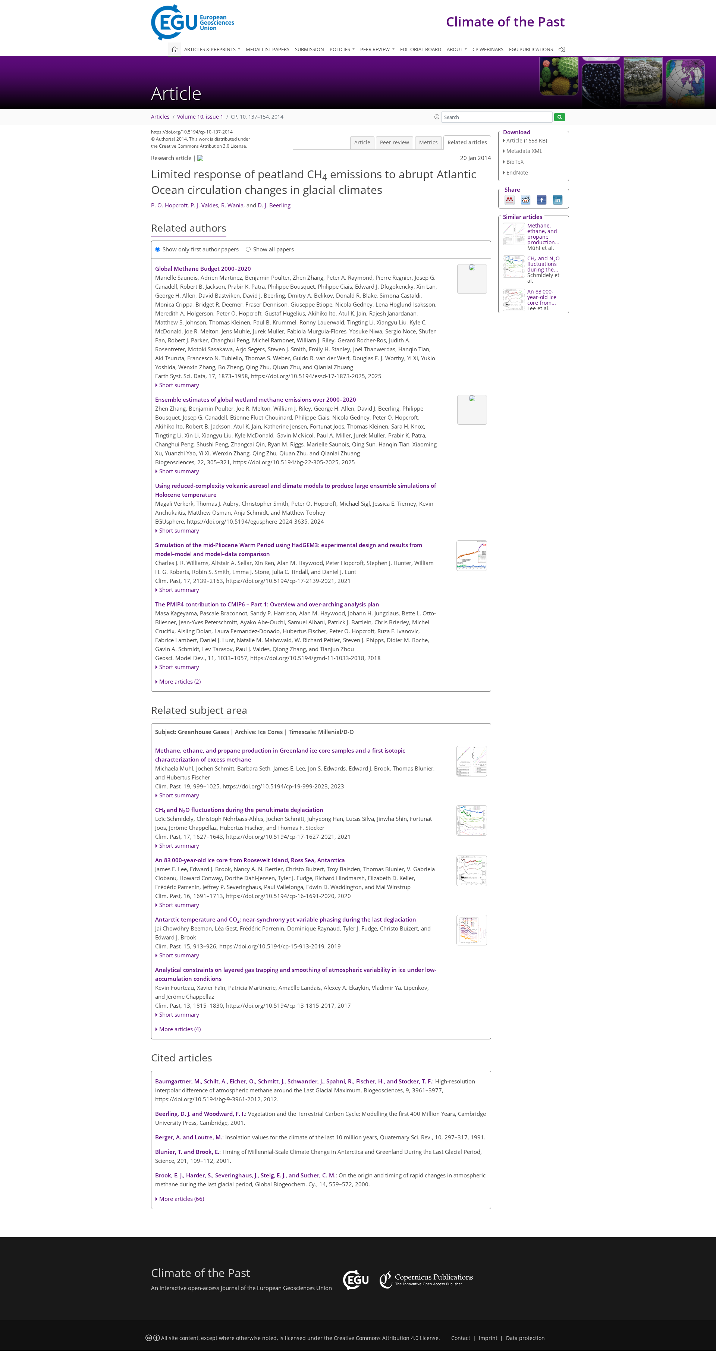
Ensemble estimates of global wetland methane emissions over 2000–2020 (255, 399)
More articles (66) (181, 1198)
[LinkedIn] (558, 199)
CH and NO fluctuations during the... (543, 264)
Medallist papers (267, 49)
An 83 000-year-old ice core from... (541, 297)
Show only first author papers (201, 249)
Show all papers (273, 249)
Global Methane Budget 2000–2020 (203, 268)
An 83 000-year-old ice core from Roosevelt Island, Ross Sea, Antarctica (250, 860)
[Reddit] (526, 199)
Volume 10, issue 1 (200, 116)
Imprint (488, 1338)
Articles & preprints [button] (210, 49)
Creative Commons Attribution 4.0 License (386, 1338)
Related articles (467, 142)
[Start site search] (559, 117)
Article (362, 142)
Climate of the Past (505, 21)
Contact (460, 1338)
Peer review (394, 142)
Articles (160, 116)
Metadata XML (524, 150)
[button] (437, 116)
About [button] (455, 49)
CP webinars (487, 49)
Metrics (428, 142)
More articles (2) (180, 681)
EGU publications (531, 49)
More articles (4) (180, 1029)
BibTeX (515, 161)
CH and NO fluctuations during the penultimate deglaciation (239, 810)
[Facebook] (542, 199)
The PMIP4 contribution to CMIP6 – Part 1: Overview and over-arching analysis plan (267, 604)
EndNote (517, 172)
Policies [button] (340, 49)
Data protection (525, 1338)
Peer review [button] (375, 49)
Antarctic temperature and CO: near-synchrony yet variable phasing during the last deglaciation (285, 920)
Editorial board (420, 49)
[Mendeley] (510, 199)
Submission (309, 49)
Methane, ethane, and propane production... (543, 234)
